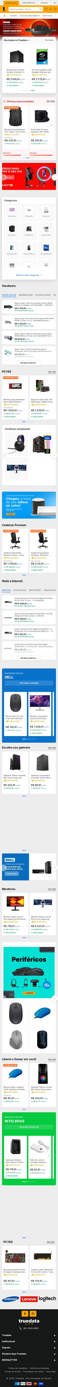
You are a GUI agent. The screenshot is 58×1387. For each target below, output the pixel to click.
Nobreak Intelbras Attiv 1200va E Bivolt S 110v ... (15, 1161)
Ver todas (49, 40)
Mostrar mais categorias (27, 275)
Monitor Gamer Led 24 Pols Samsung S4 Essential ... (15, 918)
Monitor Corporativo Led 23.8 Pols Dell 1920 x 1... (39, 717)
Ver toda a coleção (29, 683)
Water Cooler (9, 295)
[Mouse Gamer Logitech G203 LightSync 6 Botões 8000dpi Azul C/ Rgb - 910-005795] (42, 1013)
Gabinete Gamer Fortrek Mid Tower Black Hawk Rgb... (41, 1088)
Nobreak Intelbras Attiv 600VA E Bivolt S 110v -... (42, 829)
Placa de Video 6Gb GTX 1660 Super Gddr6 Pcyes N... (42, 400)
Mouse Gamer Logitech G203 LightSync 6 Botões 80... (15, 1088)
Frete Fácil (47, 16)
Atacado (44, 3)
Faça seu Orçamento (30, 16)
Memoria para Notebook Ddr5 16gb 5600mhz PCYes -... (14, 400)
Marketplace (11, 3)
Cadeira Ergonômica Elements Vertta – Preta (14, 554)
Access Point (19, 590)
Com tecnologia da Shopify (38, 1378)
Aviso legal (51, 1371)
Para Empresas (28, 3)
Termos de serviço (13, 1371)
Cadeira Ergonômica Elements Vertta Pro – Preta (40, 554)
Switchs (6, 590)
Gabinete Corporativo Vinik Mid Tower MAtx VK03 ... (40, 776)
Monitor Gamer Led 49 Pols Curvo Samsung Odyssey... (41, 918)
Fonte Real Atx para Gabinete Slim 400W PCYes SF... (40, 130)
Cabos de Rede (50, 590)
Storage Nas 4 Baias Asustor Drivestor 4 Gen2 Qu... (15, 71)
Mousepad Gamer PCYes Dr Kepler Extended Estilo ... (15, 1271)
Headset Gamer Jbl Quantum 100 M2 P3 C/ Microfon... (14, 1218)
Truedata (19, 1378)
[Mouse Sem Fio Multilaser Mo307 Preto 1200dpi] (42, 1039)
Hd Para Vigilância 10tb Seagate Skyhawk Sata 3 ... (42, 71)
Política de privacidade (39, 1368)
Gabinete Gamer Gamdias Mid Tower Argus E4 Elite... (15, 776)
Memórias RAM (26, 295)
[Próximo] (55, 177)
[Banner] (10, 1299)
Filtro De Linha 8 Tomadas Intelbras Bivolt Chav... (38, 1161)
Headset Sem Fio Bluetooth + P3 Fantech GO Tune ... (41, 1218)
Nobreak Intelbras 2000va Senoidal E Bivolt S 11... (15, 829)
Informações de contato (33, 1371)
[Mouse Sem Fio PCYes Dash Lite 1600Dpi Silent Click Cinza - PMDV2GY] (15, 1039)
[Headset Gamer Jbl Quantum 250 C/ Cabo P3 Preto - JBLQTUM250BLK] (16, 444)
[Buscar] (40, 9)
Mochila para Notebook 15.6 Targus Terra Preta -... (15, 130)
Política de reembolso (18, 1368)
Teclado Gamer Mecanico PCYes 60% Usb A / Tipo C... (42, 1271)
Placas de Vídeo (43, 295)
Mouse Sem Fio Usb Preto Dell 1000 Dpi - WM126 (15, 717)
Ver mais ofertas (28, 363)
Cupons (13, 16)
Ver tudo (51, 101)
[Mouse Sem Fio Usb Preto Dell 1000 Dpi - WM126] (15, 1013)
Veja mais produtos (29, 1127)
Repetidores (35, 590)
